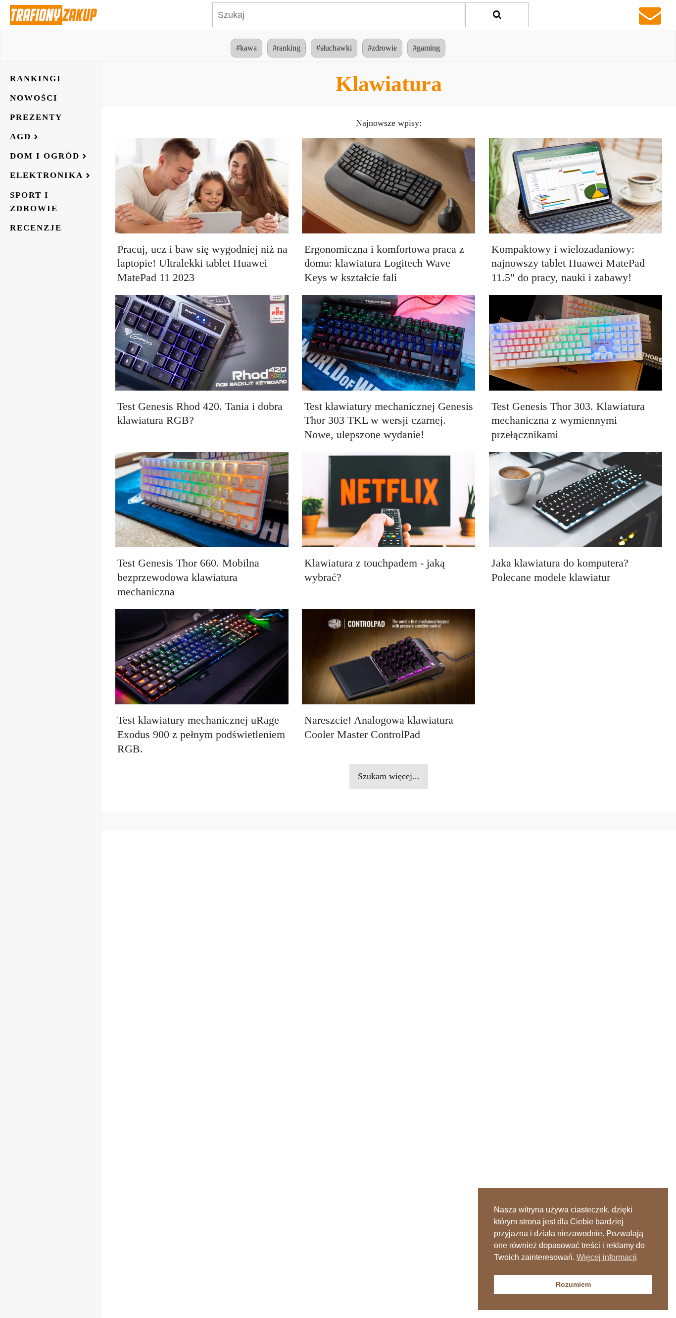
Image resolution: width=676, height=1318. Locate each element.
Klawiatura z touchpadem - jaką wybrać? (374, 570)
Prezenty (36, 117)
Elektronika (46, 175)
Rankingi (35, 78)
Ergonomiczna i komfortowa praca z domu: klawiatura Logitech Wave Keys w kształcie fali (384, 263)
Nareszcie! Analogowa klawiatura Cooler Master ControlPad (378, 727)
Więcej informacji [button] (607, 1257)
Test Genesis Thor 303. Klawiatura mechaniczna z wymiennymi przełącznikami (568, 420)
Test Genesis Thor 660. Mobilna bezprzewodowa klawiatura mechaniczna (188, 577)
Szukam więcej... (389, 776)
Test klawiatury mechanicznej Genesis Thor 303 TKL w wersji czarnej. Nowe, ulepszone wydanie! (388, 420)
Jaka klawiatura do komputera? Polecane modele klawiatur (559, 570)
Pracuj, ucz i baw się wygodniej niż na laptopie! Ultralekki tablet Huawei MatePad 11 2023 (202, 263)
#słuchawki (334, 48)
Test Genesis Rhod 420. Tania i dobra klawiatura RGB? (200, 413)
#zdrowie (382, 48)
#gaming (426, 48)
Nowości (34, 98)
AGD (20, 137)
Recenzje (36, 228)
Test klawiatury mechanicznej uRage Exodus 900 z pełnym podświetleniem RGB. (201, 734)
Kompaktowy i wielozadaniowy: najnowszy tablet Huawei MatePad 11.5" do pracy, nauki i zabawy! (568, 263)
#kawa (246, 48)
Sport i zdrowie (34, 201)
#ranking (286, 48)
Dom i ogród (45, 156)
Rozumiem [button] (573, 1284)
